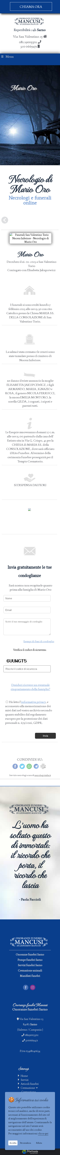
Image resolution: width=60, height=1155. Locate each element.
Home (24, 1076)
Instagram (36, 986)
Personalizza (25, 1143)
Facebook (28, 986)
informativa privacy (33, 702)
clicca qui (43, 1133)
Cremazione (28, 1088)
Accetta (13, 1143)
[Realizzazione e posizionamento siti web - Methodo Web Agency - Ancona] (30, 1151)
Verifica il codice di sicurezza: (29, 650)
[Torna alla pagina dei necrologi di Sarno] (4, 221)
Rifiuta (39, 1143)
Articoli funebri (30, 1084)
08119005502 (31, 1035)
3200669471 (31, 1040)
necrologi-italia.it (42, 775)
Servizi (24, 1080)
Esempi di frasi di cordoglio (39, 641)
